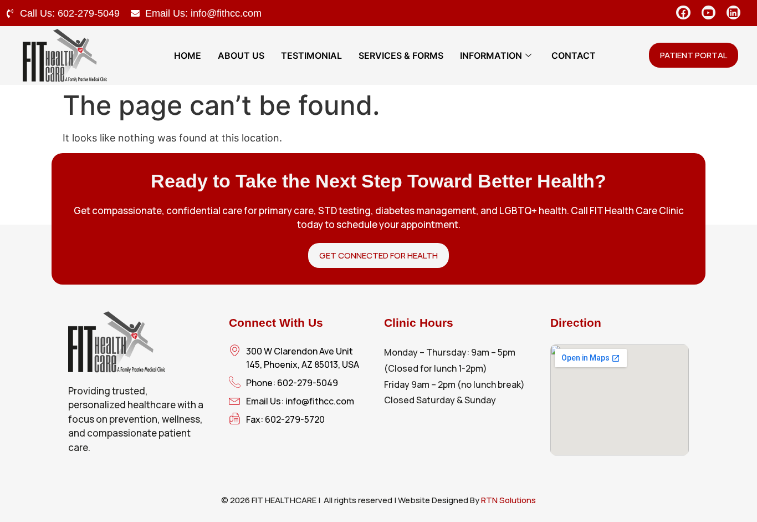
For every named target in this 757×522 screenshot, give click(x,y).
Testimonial (311, 55)
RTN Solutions (508, 500)
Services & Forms (401, 55)
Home (187, 55)
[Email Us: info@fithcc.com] (135, 13)
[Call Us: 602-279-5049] (10, 13)
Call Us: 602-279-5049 (70, 13)
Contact (573, 55)
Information (491, 55)
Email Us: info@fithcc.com (203, 13)
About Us (241, 55)
